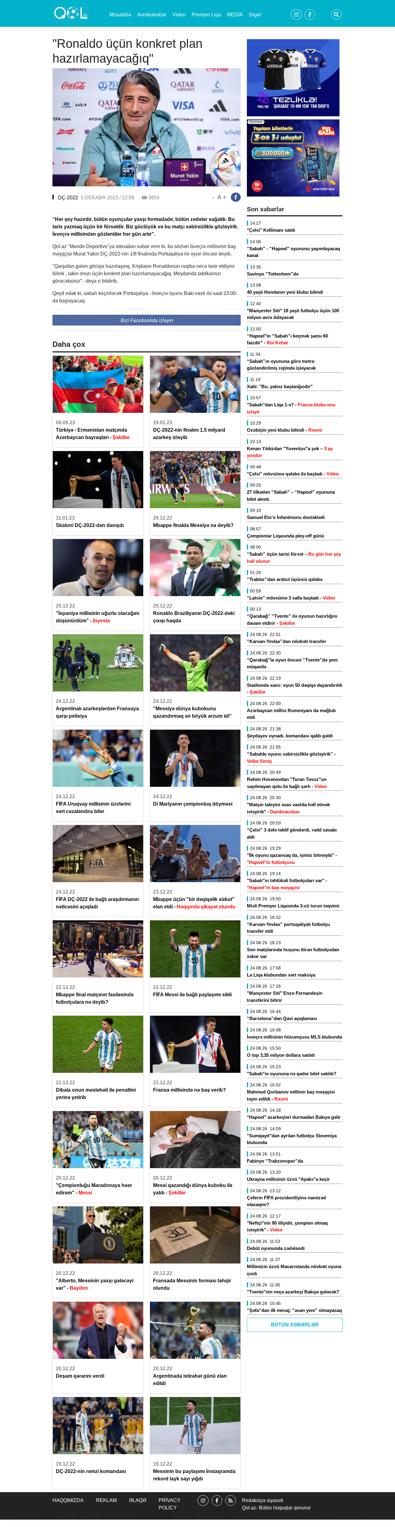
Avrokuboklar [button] (151, 14)
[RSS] (230, 1506)
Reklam (106, 1500)
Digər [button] (255, 14)
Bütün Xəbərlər (295, 1324)
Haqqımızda (68, 1500)
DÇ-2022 (68, 197)
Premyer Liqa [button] (206, 14)
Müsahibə (120, 14)
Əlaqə (137, 1500)
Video (179, 14)
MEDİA (235, 14)
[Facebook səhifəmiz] (217, 1506)
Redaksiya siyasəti (262, 1500)
